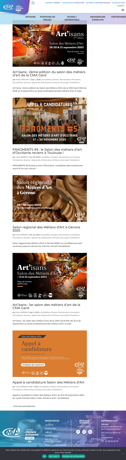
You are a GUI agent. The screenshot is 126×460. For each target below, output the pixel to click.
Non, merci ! (54, 456)
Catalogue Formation (73, 3)
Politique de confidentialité (53, 441)
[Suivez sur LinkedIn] (90, 432)
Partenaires (118, 17)
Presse (48, 432)
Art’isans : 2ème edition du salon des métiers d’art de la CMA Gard (49, 73)
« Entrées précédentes (24, 406)
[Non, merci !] (123, 453)
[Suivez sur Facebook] (78, 432)
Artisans (30, 17)
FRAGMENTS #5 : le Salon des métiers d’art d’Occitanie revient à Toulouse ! (47, 151)
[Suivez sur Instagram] (84, 432)
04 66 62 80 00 (111, 441)
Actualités (46, 79)
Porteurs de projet (47, 18)
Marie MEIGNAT (23, 79)
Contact (49, 425)
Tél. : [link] (109, 441)
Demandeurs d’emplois (97, 18)
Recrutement (51, 436)
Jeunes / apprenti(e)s (71, 18)
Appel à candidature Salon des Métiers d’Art (48, 382)
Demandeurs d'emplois (70, 79)
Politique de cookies (55, 445)
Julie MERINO (22, 157)
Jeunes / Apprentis (32, 82)
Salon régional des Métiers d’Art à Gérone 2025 (46, 228)
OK (44, 456)
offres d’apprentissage (98, 3)
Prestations (75, 82)
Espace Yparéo (53, 3)
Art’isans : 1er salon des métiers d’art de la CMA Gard (46, 306)
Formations (18, 82)
